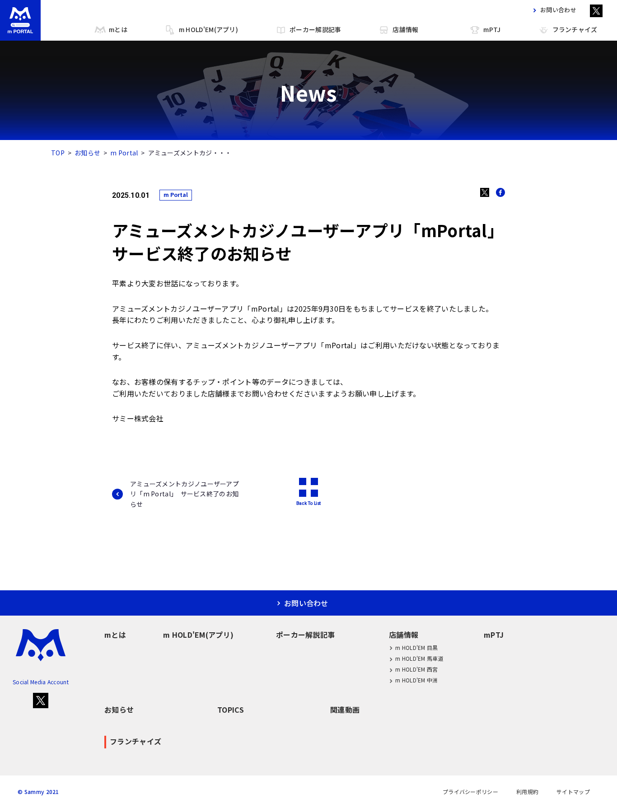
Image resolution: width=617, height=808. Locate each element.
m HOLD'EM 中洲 (416, 680)
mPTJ (491, 29)
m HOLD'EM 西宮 (416, 669)
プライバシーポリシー (470, 791)
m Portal (124, 152)
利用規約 (527, 791)
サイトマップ (573, 791)
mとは (118, 29)
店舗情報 (405, 29)
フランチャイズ (575, 29)
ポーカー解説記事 (315, 29)
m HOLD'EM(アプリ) (208, 29)
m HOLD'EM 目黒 (416, 647)
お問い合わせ (558, 10)
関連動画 (345, 709)
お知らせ (87, 152)
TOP (58, 152)
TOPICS (230, 709)
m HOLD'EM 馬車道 (419, 658)
